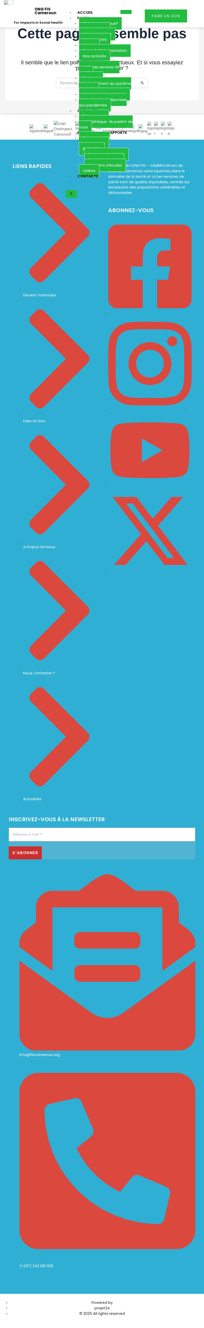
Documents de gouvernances (94, 140)
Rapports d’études (105, 165)
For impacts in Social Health (38, 22)
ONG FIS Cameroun (45, 10)
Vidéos (89, 170)
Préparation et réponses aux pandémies (103, 102)
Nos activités (94, 56)
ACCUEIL (85, 12)
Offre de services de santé (99, 70)
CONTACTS (87, 176)
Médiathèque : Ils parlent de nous (106, 124)
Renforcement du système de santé (105, 86)
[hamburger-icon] (126, 12)
